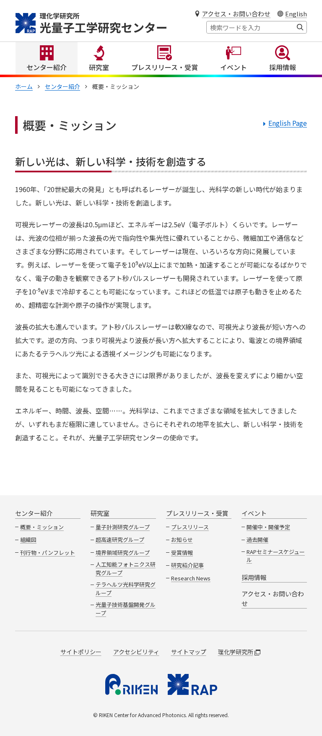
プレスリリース (190, 527)
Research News (190, 578)
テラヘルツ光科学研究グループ (126, 588)
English (296, 13)
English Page (287, 123)
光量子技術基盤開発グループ (126, 609)
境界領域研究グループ (123, 553)
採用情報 (282, 67)
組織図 (28, 540)
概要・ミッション (42, 527)
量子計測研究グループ (123, 527)
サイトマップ (188, 652)
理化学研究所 (235, 652)
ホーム (24, 86)
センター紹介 (46, 67)
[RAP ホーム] (192, 684)
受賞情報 (182, 553)
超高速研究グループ (120, 540)
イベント (233, 67)
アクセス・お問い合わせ (236, 13)
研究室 (99, 67)
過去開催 (257, 540)
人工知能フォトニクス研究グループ (126, 568)
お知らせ (182, 540)
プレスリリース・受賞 (164, 67)
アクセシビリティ (136, 652)
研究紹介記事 (187, 565)
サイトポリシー (80, 652)
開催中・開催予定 (268, 527)
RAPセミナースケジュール (276, 556)
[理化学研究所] (131, 684)
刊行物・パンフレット (47, 553)
